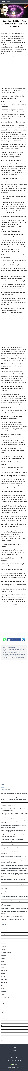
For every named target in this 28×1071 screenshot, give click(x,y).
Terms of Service (14, 1054)
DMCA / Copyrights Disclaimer (14, 1060)
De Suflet (3, 949)
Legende (3, 973)
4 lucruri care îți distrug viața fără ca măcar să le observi (14, 817)
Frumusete (3, 955)
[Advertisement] (14, 72)
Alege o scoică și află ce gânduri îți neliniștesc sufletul (13, 844)
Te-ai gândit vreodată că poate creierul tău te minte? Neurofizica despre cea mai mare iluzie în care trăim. (13, 880)
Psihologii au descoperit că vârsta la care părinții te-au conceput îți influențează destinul (13, 835)
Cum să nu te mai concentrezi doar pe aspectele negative (14, 865)
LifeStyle (3, 976)
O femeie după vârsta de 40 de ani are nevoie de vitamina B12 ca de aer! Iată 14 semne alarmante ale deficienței (14, 897)
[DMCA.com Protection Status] (14, 1065)
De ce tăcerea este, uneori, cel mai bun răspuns (12, 916)
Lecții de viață (4, 970)
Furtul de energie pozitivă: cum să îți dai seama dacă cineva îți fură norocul (13, 847)
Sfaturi (2, 1019)
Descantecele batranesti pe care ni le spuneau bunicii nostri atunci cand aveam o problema (13, 857)
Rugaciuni (3, 1006)
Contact (14, 1050)
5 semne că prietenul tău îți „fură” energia (10, 901)
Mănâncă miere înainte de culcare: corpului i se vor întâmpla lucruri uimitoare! (13, 804)
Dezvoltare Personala (6, 952)
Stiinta (2, 1028)
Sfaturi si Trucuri (5, 1022)
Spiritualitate (4, 1025)
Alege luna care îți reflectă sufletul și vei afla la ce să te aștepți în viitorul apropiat (13, 809)
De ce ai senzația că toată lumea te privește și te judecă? (14, 884)
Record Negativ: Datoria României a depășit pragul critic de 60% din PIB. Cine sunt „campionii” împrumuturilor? (14, 869)
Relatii (2, 994)
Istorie (2, 967)
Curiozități (3, 946)
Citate (2, 940)
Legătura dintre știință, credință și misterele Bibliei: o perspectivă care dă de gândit (13, 826)
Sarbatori (3, 1012)
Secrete (2, 1015)
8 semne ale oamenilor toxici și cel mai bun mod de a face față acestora (14, 892)
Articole (2, 931)
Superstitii (3, 1034)
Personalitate (4, 982)
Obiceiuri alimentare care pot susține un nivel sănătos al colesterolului (14, 821)
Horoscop (3, 961)
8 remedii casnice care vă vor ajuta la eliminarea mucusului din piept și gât (12, 840)
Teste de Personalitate (6, 1037)
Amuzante (3, 927)
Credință (3, 943)
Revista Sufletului (5, 1003)
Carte (2, 937)
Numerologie (4, 979)
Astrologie (3, 934)
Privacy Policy (14, 1057)
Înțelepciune (3, 964)
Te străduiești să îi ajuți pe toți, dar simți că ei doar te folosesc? (13, 920)
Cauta (2, 787)
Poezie (2, 988)
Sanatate (3, 1009)
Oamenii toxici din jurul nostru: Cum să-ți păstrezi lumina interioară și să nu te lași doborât (14, 861)
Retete (2, 1000)
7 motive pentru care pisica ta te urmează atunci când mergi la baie (13, 887)
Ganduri (3, 958)
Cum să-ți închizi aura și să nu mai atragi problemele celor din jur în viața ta (13, 831)
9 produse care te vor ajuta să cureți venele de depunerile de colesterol (14, 852)
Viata (2, 1040)
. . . (26, 1)
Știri (2, 1031)
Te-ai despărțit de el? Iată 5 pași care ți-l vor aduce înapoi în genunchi (14, 814)
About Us (14, 1047)
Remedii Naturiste (5, 997)
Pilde (2, 985)
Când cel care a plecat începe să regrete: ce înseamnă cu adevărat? (14, 794)
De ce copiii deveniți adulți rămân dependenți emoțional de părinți (14, 912)
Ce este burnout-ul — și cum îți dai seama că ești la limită (14, 908)
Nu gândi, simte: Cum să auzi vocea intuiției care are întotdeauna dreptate (13, 904)
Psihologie (3, 991)
